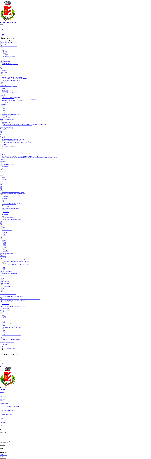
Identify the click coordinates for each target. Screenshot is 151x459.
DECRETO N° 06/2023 (5, 91)
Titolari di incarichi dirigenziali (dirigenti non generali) (7, 119)
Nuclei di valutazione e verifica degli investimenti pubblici (7, 290)
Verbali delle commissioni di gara (6, 202)
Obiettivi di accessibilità (5, 344)
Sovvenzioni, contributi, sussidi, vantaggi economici (6, 225)
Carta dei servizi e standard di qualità (4, 281)
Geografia (1, 425)
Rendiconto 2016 (5, 251)
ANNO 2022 (6, 250)
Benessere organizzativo (3, 136)
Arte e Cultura (3, 422)
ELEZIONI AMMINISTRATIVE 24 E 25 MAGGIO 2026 (7, 410)
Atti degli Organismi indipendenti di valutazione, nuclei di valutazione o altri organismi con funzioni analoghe (15, 261)
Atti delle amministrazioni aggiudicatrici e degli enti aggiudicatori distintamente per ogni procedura (12, 193)
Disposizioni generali (3, 44)
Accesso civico (2, 337)
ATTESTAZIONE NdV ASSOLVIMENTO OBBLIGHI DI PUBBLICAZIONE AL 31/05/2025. (17, 264)
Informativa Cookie (8, 453)
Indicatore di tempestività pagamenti (4, 283)
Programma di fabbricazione (5, 304)
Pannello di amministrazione (3, 455)
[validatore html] (1, 458)
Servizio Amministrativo (3, 396)
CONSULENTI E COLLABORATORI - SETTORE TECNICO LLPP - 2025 (12, 77)
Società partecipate (2, 159)
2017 (2, 37)
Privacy (1, 453)
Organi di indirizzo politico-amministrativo (5, 61)
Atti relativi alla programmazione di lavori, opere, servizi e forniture (10, 215)
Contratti (3, 201)
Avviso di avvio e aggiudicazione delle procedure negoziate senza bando (11, 203)
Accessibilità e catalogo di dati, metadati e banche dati (7, 342)
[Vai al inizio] (0, 366)
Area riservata (2, 454)
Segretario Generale (2, 393)
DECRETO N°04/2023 (5, 89)
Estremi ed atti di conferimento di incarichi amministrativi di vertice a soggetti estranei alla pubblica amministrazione (17, 125)
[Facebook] (2, 25)
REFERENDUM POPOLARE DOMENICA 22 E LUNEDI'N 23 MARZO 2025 (10, 406)
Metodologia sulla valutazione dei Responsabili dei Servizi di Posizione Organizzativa (12, 150)
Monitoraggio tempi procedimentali (4, 163)
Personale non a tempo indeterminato (4, 94)
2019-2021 (4, 244)
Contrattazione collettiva (3, 85)
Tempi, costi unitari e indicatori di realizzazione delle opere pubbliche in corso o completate (13, 296)
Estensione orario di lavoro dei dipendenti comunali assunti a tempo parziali (11, 103)
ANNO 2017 (5, 234)
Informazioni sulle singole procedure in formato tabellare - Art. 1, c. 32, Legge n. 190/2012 (13, 192)
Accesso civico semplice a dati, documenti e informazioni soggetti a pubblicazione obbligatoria (13, 339)
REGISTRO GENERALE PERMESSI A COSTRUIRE (7, 301)
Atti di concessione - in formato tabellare (7, 230)
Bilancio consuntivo (4, 247)
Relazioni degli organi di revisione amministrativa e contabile (9, 273)
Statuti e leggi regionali (5, 57)
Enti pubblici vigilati (2, 154)
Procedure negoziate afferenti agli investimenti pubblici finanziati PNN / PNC (11, 208)
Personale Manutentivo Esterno (4, 403)
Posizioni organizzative (3, 104)
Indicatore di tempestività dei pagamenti (7, 285)
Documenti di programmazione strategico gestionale (8, 56)
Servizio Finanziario (2, 399)
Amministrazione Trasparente (5, 36)
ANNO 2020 (5, 232)
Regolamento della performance (9, 55)
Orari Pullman (2, 418)
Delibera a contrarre (4, 213)
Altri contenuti (2, 311)
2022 (1, 186)
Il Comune (3, 389)
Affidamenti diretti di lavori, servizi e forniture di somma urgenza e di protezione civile (12, 199)
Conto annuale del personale (5, 102)
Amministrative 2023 (3, 411)
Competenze (3, 65)
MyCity (2, 456)
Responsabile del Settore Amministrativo (7, 116)
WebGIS (1, 419)
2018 (1, 133)
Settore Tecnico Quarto (5, 179)
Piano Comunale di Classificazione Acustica (5, 41)
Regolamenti (5, 52)
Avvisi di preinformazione (5, 214)
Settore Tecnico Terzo (4, 178)
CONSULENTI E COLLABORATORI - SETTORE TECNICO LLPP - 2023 (12, 79)
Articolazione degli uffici (3, 67)
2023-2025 (4, 243)
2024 (4, 109)
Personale (1, 82)
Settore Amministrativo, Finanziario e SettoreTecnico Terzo (10, 350)
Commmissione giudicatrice (5, 218)
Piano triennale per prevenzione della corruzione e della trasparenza (8, 46)
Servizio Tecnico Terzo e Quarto (4, 400)
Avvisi (1, 220)
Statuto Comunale (2, 392)
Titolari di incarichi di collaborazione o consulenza (6, 74)
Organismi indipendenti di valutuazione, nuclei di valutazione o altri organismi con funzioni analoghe (12, 259)
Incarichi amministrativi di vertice (6, 122)
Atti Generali (5, 51)
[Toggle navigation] (0, 27)
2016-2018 (4, 246)
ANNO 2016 (5, 235)
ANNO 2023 (5, 231)
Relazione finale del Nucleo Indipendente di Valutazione (9, 146)
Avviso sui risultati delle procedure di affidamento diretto (9, 204)
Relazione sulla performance (3, 144)
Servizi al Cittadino (4, 404)
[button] (3, 29)
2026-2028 (4, 316)
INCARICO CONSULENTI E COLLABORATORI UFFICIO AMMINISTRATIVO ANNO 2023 (14, 78)
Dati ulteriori (1, 346)
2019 (1, 187)
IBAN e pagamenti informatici (4, 287)
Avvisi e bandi (3, 209)
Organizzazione (2, 59)
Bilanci (1, 236)
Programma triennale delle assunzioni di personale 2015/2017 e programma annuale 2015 (13, 100)
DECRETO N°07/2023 (5, 88)
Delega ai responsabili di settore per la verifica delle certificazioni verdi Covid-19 (12, 114)
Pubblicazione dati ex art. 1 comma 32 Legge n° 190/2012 (9, 348)
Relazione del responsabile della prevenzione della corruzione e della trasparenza (12, 327)
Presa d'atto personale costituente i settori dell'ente (8, 98)
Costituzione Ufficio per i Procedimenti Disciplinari (6, 127)
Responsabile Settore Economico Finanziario (7, 117)
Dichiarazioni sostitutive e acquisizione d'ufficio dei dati (7, 164)
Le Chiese (1, 426)
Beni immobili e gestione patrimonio (4, 254)
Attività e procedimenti (3, 161)
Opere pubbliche (2, 288)
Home (2, 35)
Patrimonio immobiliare (3, 256)
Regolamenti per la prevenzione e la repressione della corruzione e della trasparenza (12, 326)
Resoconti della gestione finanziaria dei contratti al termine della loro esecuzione (12, 219)
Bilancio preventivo (4, 240)
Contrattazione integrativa (3, 84)
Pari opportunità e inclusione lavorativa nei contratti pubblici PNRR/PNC (11, 195)
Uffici (2, 395)
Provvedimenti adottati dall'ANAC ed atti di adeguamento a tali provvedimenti (11, 335)
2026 (4, 108)
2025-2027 (4, 317)
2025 (1, 184)
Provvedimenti (2, 168)
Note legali (4, 453)
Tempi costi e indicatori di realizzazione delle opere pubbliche (8, 294)
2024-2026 (4, 242)
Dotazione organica (2, 95)
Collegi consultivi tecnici (5, 196)
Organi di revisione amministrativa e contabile (6, 271)
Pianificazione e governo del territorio (5, 297)
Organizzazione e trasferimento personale (7, 101)
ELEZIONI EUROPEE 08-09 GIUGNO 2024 (6, 414)
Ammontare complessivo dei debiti (6, 286)
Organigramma (4, 70)
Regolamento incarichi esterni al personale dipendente (7, 128)
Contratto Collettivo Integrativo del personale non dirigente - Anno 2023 (11, 140)
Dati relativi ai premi (2, 137)
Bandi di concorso (2, 129)
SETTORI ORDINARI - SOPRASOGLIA (8, 211)
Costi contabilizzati (2, 280)
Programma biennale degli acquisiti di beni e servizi (9, 217)
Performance (1, 135)
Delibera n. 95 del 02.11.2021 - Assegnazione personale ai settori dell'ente (11, 97)
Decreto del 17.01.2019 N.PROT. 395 (8, 123)
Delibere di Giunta (4, 173)
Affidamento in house (4, 198)
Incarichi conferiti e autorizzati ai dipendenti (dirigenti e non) (9, 92)
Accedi (3, 34)
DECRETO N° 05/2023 (5, 90)
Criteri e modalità (2, 227)
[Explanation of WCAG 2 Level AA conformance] (4, 458)
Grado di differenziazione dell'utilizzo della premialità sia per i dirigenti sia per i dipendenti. (13, 139)
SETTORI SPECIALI (6, 212)
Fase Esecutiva (4, 200)
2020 (4, 112)
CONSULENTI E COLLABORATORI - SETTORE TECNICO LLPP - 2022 (12, 80)
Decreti (3, 106)
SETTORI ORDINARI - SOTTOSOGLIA (8, 206)
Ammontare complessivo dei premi (4, 143)
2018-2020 (4, 245)
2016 (1, 189)
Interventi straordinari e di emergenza (5, 308)
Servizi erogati (2, 278)
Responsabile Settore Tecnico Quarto (6, 115)
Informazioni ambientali (3, 307)
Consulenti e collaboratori (3, 72)
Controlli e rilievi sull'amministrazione (5, 257)
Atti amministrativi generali (5, 49)
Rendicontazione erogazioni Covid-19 (5, 310)
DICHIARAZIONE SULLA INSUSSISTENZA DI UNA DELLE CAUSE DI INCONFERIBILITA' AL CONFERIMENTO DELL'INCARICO (20, 156)
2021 (4, 111)
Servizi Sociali (2, 415)
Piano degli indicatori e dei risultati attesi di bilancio (6, 253)
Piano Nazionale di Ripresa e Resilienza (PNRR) (6, 42)
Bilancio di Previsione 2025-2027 (7, 241)
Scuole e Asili (2, 407)
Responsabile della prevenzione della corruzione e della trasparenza (10, 323)
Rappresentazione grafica (3, 160)
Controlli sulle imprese (3, 182)
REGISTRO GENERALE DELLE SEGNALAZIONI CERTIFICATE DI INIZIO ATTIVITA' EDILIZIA (13, 300)
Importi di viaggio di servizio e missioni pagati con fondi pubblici (10, 64)
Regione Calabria (2, 0)
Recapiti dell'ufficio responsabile (6, 166)
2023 (4, 110)
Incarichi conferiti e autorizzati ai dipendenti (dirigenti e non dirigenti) (8, 86)
